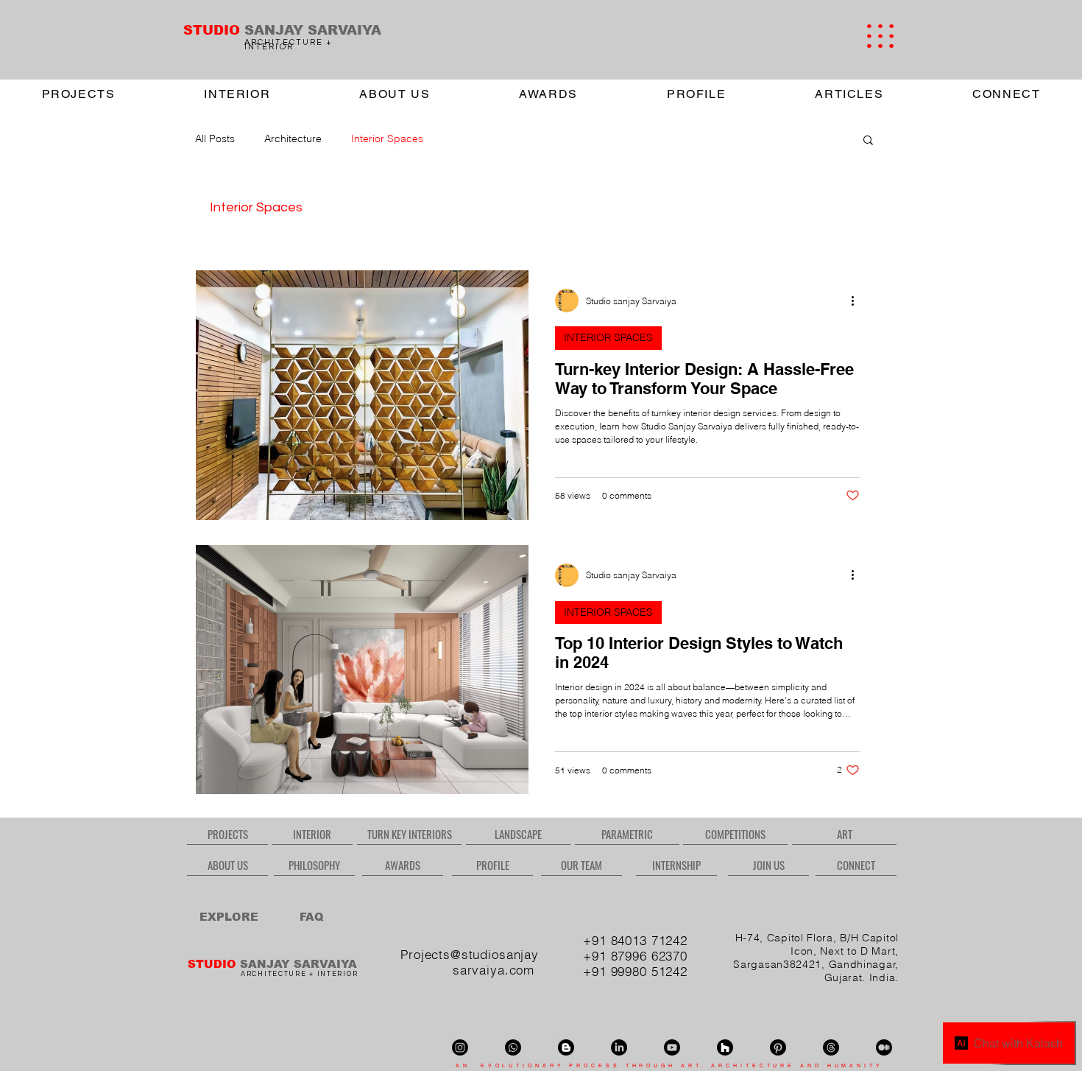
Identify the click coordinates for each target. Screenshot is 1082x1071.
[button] (880, 36)
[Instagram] (460, 1047)
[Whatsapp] (513, 1047)
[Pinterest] (778, 1047)
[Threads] (831, 1047)
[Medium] (884, 1047)
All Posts (215, 138)
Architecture (293, 138)
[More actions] (857, 300)
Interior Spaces (387, 138)
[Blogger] (566, 1047)
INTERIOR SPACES (608, 337)
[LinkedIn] (619, 1047)
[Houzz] (725, 1047)
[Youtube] (672, 1047)
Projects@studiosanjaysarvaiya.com (469, 962)
